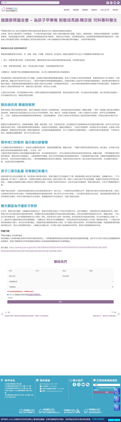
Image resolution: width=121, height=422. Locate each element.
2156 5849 (60, 389)
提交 (60, 302)
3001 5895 (54, 384)
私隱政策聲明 (98, 419)
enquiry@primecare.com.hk (54, 391)
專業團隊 (85, 10)
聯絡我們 (115, 10)
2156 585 (53, 386)
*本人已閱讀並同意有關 (25, 295)
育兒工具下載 (105, 10)
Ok (114, 420)
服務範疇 (76, 10)
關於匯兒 (66, 10)
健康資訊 (94, 10)
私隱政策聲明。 (35, 294)
